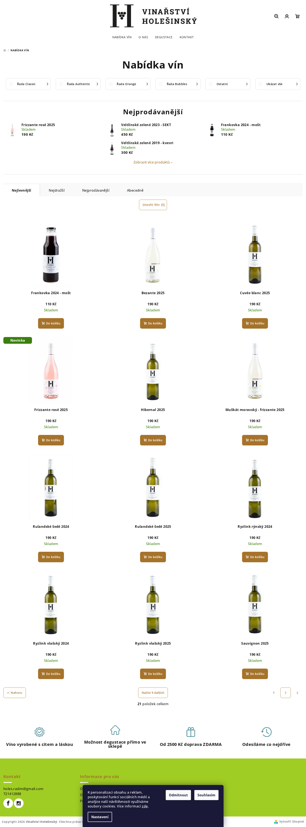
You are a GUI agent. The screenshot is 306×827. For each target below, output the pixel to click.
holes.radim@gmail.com (23, 788)
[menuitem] (122, 37)
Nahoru (16, 693)
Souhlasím (206, 795)
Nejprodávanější (95, 190)
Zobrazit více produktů (152, 162)
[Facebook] (8, 803)
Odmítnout (178, 795)
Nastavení (100, 817)
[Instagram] (19, 803)
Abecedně (135, 190)
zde (145, 806)
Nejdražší (57, 190)
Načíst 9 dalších (153, 693)
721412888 (12, 793)
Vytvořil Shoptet (291, 821)
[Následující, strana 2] (285, 692)
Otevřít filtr (151, 205)
